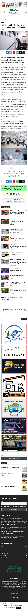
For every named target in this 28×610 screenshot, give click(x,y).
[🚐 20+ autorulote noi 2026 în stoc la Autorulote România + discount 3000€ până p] (5, 238)
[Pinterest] (14, 52)
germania (16, 297)
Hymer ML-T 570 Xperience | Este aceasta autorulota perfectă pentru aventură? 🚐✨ (13, 523)
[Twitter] (10, 52)
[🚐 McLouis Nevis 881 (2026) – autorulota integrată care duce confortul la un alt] (5, 231)
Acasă (2, 19)
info (8, 605)
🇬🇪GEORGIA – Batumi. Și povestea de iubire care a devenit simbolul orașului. (12, 532)
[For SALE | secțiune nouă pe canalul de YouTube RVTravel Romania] (5, 284)
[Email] (20, 52)
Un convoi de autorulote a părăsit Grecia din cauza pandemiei (21, 310)
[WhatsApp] (17, 52)
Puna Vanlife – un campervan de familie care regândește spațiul (11, 519)
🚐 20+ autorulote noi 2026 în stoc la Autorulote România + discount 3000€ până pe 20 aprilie (18, 239)
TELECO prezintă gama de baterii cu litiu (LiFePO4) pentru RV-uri (14, 174)
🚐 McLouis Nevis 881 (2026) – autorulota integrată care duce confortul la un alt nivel (17, 231)
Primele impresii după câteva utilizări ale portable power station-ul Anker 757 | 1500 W (18, 291)
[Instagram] (14, 597)
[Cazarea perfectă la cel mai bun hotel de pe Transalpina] (5, 270)
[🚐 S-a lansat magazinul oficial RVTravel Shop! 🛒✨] (5, 254)
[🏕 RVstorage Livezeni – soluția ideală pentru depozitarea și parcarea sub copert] (5, 261)
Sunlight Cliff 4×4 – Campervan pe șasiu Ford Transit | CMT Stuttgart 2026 (13, 528)
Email (2, 501)
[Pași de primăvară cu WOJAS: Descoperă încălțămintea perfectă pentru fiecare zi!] (5, 246)
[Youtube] (17, 597)
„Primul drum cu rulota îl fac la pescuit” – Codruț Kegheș (7, 310)
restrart (3, 299)
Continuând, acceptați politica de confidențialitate (15, 506)
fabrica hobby (10, 297)
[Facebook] (7, 52)
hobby (20, 297)
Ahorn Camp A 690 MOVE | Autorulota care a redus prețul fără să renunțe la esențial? (12, 537)
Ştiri (5, 19)
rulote (8, 299)
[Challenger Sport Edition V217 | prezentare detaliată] (5, 277)
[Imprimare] (23, 52)
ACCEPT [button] (18, 607)
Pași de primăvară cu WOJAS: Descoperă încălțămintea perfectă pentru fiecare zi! (18, 246)
